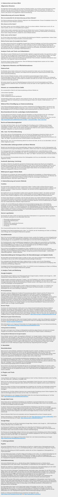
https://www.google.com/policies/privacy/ (31, 418)
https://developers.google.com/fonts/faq (42, 416)
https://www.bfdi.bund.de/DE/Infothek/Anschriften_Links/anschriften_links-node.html (23, 119)
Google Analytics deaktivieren (15, 321)
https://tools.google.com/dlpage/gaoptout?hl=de (43, 314)
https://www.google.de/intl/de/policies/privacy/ (13, 438)
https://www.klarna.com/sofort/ (32, 494)
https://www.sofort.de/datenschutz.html (11, 494)
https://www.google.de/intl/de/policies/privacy (16, 396)
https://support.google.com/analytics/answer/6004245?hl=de (23, 325)
